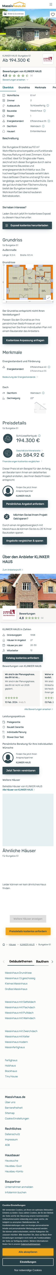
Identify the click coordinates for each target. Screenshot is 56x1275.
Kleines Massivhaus (16, 983)
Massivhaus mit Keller (17, 1036)
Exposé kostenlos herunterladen (29, 225)
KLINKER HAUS (27, 944)
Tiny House (11, 1076)
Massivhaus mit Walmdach (20, 1018)
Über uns (10, 1102)
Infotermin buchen (15, 1192)
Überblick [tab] (8, 87)
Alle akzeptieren (28, 1251)
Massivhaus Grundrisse (18, 972)
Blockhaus (11, 1071)
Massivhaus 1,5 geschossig (20, 978)
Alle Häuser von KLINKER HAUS (17, 789)
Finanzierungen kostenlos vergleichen (21, 461)
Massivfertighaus (15, 1047)
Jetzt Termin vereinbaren (20, 770)
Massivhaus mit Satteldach (20, 1002)
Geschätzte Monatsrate (28, 450)
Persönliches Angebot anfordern (25, 503)
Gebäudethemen (20, 961)
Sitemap (9, 1113)
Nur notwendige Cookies (28, 1270)
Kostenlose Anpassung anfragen (25, 340)
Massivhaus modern (16, 1042)
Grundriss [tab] (24, 87)
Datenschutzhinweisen (30, 1244)
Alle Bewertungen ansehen (37, 709)
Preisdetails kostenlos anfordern (28, 931)
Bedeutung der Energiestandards (18, 376)
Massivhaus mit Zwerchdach (21, 1031)
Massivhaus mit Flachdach (20, 1007)
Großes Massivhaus (16, 989)
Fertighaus (11, 1060)
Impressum (11, 1139)
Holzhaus (10, 1065)
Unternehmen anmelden (19, 1187)
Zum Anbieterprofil (11, 569)
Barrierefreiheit (14, 1107)
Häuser (12, 944)
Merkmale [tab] (40, 87)
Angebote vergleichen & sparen (24, 540)
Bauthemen (44, 961)
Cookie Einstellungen (17, 1118)
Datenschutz (12, 1134)
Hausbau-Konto (14, 1171)
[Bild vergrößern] (48, 297)
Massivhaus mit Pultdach (19, 1012)
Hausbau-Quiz (13, 1166)
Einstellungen (28, 1262)
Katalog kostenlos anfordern (22, 657)
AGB (7, 1145)
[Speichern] (53, 14)
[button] (51, 4)
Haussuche (11, 1160)
